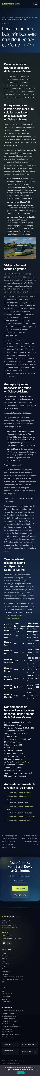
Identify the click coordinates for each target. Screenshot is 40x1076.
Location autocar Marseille (10, 1016)
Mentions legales (7, 994)
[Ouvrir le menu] (35, 4)
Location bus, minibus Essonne (18, 792)
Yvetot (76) (25, 762)
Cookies (4, 999)
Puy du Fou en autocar (8, 1037)
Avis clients (5, 963)
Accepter (21, 1073)
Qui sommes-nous (7, 956)
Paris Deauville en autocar (9, 1021)
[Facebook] (4, 943)
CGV (3, 982)
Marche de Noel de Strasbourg (11, 1034)
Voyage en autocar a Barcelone (11, 1026)
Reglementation (6, 1001)
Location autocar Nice (8, 1018)
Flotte (3, 961)
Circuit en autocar (7, 1029)
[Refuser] (37, 1070)
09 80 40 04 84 (20, 895)
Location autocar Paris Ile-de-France (13, 977)
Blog (3, 966)
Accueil (4, 17)
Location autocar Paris (8, 1013)
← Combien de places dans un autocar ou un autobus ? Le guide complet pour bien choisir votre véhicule (9, 841)
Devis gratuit (20, 888)
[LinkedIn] (9, 943)
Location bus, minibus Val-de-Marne (21, 817)
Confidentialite (6, 996)
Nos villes (5, 974)
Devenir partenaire (7, 969)
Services (4, 958)
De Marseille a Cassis (8, 1032)
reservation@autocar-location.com (12, 938)
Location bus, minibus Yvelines (18, 820)
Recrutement (6, 971)
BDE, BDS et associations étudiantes (12, 979)
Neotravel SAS (12, 17)
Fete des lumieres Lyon (8, 1024)
